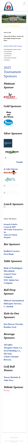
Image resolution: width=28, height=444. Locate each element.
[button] (24, 3)
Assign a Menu (14, 437)
